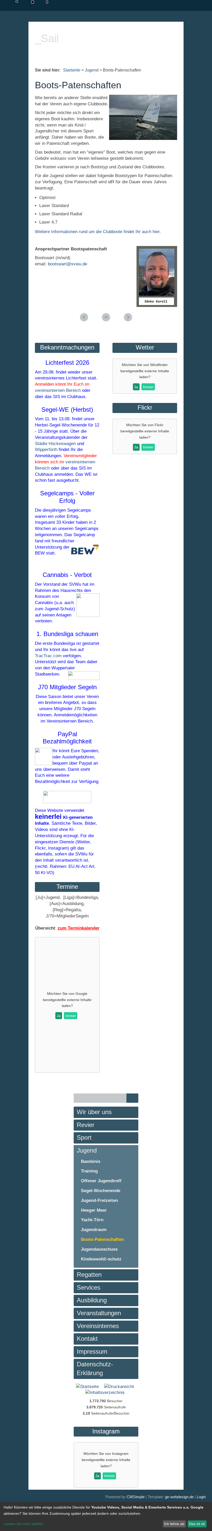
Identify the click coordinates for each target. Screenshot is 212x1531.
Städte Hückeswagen (55, 443)
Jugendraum (94, 1229)
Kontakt (87, 1338)
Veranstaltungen (99, 1313)
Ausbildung (92, 1300)
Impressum (92, 1351)
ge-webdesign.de (179, 1497)
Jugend (92, 70)
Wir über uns (94, 1111)
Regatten (89, 1274)
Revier (85, 1124)
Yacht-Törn (92, 1219)
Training (89, 1171)
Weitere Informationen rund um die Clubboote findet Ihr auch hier (97, 231)
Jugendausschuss (99, 1249)
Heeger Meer (94, 1210)
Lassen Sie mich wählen (23, 1524)
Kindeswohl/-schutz (101, 1259)
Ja (58, 1016)
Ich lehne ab (174, 1524)
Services (88, 1287)
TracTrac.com (48, 655)
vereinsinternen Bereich (58, 390)
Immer (70, 1016)
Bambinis (90, 1161)
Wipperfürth (46, 449)
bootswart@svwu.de (67, 263)
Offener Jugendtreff (101, 1180)
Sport (84, 1137)
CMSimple (136, 1497)
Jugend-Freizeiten (99, 1200)
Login (201, 1497)
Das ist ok (197, 1524)
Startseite (71, 70)
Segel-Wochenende (100, 1190)
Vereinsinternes (98, 1325)
